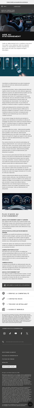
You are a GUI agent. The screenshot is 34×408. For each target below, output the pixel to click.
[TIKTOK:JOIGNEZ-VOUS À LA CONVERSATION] (10, 333)
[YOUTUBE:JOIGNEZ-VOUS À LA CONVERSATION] (16, 333)
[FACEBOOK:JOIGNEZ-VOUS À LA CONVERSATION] (21, 333)
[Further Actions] (30, 404)
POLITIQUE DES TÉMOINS (8, 359)
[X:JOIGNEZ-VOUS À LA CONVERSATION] (27, 333)
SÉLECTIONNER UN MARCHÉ (9, 352)
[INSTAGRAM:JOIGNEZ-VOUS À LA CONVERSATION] (4, 333)
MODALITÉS (5, 362)
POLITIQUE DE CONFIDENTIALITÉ (10, 355)
